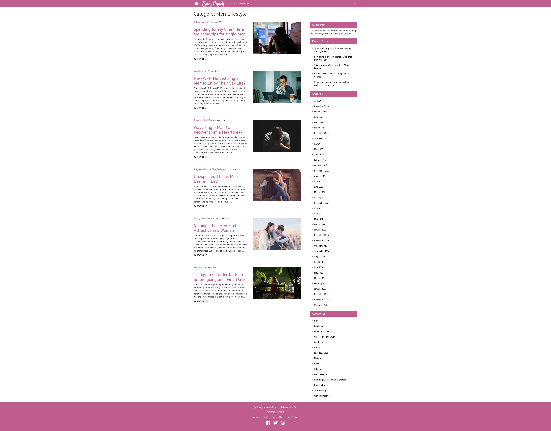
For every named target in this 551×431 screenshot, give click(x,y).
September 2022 (321, 170)
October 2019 (320, 305)
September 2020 (321, 251)
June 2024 (318, 117)
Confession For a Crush (324, 336)
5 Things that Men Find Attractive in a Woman (215, 228)
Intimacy (318, 369)
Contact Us (277, 417)
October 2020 (320, 245)
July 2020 (318, 262)
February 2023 (320, 160)
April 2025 (319, 100)
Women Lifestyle (322, 395)
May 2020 (318, 272)
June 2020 (318, 267)
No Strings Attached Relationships (330, 379)
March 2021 (319, 224)
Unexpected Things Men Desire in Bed (216, 179)
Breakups (198, 120)
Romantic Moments (275, 411)
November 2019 (321, 299)
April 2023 (319, 154)
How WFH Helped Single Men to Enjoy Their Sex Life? (220, 80)
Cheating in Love (321, 331)
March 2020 (319, 278)
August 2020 (320, 256)
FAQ (266, 417)
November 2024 (321, 106)
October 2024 (320, 111)
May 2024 (318, 122)
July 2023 (318, 143)
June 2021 (318, 213)
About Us (257, 417)
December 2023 (321, 133)
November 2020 (321, 240)
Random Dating (321, 385)
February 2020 (320, 283)
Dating (197, 22)
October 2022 (320, 165)
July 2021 (318, 208)
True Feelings (218, 169)
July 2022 (318, 181)
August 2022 (320, 176)
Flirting (197, 218)
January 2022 (320, 197)
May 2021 (318, 219)
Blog (196, 169)
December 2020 (321, 235)
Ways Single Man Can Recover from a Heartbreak (218, 129)
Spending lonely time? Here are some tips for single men (220, 31)
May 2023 (318, 149)
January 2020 (320, 288)
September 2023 (321, 138)
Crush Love (319, 342)
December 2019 (321, 294)
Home (232, 3)
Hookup (317, 363)
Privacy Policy (291, 417)
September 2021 (321, 203)
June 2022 (318, 186)
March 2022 (319, 192)
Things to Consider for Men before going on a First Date (219, 277)
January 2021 (320, 229)
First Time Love (321, 352)
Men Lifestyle (207, 22)
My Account (244, 3)
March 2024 (319, 127)
